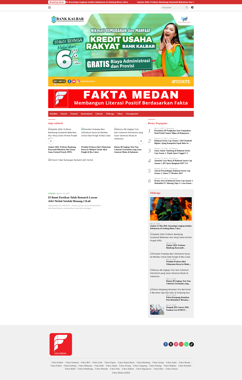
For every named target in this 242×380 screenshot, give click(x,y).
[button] (187, 7)
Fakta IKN (85, 362)
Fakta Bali (99, 366)
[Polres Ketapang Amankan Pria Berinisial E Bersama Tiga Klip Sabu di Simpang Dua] (171, 291)
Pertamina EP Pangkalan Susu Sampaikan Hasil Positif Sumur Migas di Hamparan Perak (172, 132)
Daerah (64, 114)
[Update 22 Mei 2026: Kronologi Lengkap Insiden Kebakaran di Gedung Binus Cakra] (171, 209)
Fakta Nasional (72, 362)
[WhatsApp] (186, 344)
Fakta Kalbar (57, 362)
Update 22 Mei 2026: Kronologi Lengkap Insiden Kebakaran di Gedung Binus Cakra (71, 2)
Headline (53, 114)
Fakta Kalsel (56, 366)
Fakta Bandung (143, 362)
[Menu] (50, 7)
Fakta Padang (155, 366)
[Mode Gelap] (192, 7)
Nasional (74, 114)
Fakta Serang (125, 366)
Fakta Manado (101, 369)
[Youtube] (181, 344)
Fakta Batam (184, 362)
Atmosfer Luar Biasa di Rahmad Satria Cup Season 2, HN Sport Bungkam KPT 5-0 (173, 162)
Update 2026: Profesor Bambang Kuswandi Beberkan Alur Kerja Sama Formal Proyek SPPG (163, 2)
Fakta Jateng (158, 362)
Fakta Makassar (85, 366)
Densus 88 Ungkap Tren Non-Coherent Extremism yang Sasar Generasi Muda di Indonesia (128, 149)
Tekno (120, 114)
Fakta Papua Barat (126, 362)
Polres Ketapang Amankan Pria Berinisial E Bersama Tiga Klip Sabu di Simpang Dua (178, 298)
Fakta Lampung (140, 366)
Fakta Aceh (97, 362)
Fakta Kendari (185, 366)
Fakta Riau (158, 369)
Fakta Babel (70, 369)
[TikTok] (191, 344)
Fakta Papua (110, 362)
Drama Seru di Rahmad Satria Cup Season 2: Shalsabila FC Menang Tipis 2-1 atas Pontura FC (173, 182)
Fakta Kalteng (70, 366)
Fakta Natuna (172, 369)
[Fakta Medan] (121, 98)
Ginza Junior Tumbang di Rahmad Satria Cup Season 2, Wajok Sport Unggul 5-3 (172, 152)
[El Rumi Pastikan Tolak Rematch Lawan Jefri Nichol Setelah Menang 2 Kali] (75, 174)
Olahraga (110, 114)
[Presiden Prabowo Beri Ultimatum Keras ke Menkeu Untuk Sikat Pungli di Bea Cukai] (96, 136)
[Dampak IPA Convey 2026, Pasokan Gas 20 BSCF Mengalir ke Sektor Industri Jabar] (157, 309)
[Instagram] (176, 344)
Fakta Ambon (128, 369)
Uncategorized (132, 114)
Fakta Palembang (85, 369)
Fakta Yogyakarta (143, 369)
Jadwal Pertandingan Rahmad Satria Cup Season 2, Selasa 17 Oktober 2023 (172, 172)
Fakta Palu (115, 369)
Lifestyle (99, 114)
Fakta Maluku (170, 366)
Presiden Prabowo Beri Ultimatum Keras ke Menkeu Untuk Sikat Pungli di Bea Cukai (96, 149)
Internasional (86, 114)
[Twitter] (171, 344)
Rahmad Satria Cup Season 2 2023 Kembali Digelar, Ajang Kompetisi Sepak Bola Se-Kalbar (173, 142)
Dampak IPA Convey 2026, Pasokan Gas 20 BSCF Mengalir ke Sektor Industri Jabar (178, 308)
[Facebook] (165, 344)
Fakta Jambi (111, 366)
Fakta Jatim (171, 362)
